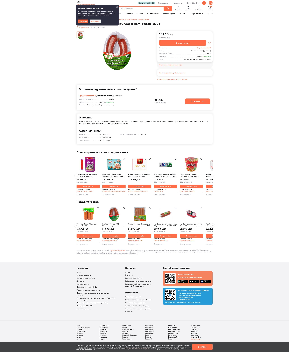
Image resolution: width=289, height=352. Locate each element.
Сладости (182, 14)
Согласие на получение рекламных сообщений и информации (96, 299)
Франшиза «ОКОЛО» (85, 306)
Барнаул (102, 333)
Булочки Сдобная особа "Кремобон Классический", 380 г (113, 175)
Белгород (103, 337)
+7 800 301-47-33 (192, 3)
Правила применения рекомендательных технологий (93, 294)
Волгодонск (149, 331)
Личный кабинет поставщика (136, 306)
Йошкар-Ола (196, 337)
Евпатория (172, 335)
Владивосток (127, 339)
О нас (79, 272)
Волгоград (149, 329)
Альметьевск (81, 331)
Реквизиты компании (133, 278)
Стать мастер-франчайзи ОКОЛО (138, 300)
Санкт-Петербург (83, 327)
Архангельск (104, 325)
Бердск (102, 339)
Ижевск (194, 333)
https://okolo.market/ (118, 250)
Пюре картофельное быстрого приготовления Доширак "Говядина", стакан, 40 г (191, 175)
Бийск (124, 327)
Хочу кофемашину (84, 309)
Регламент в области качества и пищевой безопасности (138, 285)
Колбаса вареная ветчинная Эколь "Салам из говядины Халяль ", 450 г (191, 225)
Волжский (149, 333)
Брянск (125, 333)
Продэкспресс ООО (87, 95)
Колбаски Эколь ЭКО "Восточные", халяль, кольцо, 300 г (113, 225)
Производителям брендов (135, 303)
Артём (79, 339)
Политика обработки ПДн (87, 287)
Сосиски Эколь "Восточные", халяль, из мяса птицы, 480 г (139, 225)
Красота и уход (169, 14)
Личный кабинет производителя (138, 309)
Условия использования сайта (88, 290)
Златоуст (194, 329)
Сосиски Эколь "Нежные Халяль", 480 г (86, 225)
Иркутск (194, 335)
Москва (79, 325)
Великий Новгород (129, 335)
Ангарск (80, 333)
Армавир (80, 337)
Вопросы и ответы (84, 275)
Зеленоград (195, 327)
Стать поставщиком (133, 297)
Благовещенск (128, 329)
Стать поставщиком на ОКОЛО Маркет (172, 79)
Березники (126, 325)
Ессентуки (172, 339)
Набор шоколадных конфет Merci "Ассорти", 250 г (139, 175)
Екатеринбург (173, 337)
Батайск (102, 335)
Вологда (148, 335)
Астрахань (103, 327)
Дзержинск (172, 327)
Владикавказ (150, 325)
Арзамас (80, 335)
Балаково (103, 329)
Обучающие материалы (86, 278)
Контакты (129, 275)
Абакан (79, 329)
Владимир (149, 327)
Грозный (148, 339)
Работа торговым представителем (138, 281)
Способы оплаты (83, 284)
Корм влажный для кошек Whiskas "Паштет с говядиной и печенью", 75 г (87, 175)
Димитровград (174, 329)
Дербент (171, 325)
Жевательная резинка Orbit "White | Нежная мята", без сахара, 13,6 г (165, 175)
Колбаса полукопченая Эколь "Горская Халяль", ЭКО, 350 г (165, 225)
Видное (125, 337)
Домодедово (173, 333)
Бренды (210, 14)
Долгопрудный (174, 331)
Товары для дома (196, 14)
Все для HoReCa (153, 14)
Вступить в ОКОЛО (146, 3)
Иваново (194, 331)
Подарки (129, 14)
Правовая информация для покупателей (92, 303)
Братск (125, 331)
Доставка (80, 281)
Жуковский (195, 325)
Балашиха (103, 331)
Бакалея (140, 14)
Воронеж (148, 337)
